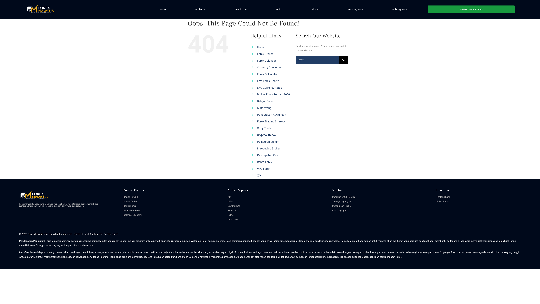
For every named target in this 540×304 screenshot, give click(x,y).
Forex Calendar (266, 60)
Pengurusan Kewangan (271, 114)
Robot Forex (264, 162)
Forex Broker (265, 54)
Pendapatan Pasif (268, 155)
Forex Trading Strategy (271, 121)
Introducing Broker (268, 148)
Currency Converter (269, 67)
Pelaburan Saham (268, 141)
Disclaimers (95, 234)
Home (261, 47)
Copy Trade (264, 128)
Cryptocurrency (266, 135)
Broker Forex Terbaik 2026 (273, 94)
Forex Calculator (267, 74)
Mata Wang (264, 108)
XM (259, 175)
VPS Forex (263, 168)
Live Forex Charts (268, 81)
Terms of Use (81, 234)
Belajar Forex (265, 101)
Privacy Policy (111, 234)
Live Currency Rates (269, 87)
